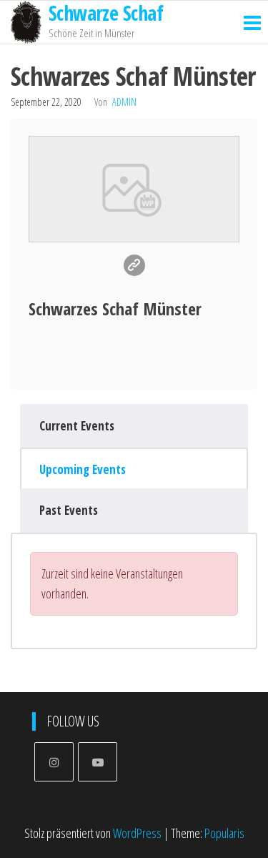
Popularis (224, 833)
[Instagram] (54, 761)
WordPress (137, 833)
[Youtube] (97, 761)
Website (134, 265)
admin (124, 102)
